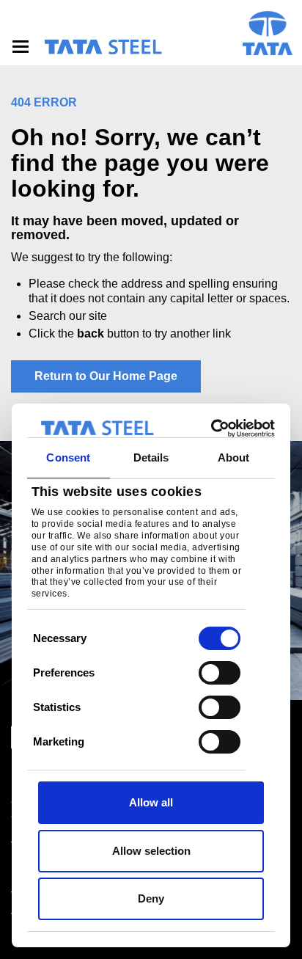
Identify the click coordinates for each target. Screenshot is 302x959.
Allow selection (151, 851)
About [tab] (234, 457)
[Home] (102, 47)
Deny (151, 898)
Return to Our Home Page (105, 376)
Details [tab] (151, 457)
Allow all (151, 802)
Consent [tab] (68, 457)
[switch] (219, 673)
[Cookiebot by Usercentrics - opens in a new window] (212, 428)
